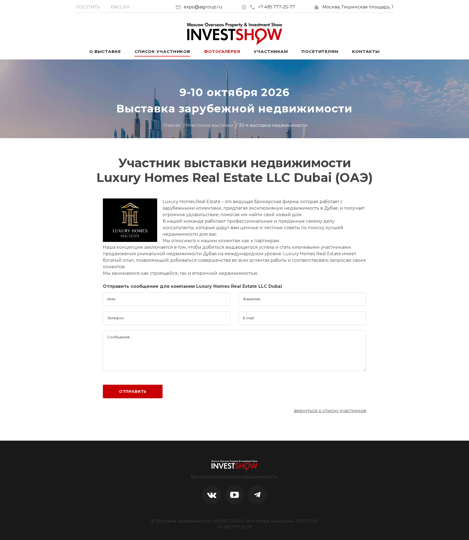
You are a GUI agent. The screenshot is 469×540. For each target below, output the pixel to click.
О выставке (105, 51)
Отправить (133, 391)
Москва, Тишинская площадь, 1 (357, 7)
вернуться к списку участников (330, 410)
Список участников (162, 51)
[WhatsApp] (245, 7)
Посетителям (320, 51)
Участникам (271, 51)
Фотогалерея (222, 51)
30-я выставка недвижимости (273, 125)
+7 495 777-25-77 (276, 7)
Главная (172, 125)
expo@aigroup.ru (203, 7)
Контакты (366, 51)
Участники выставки (209, 125)
